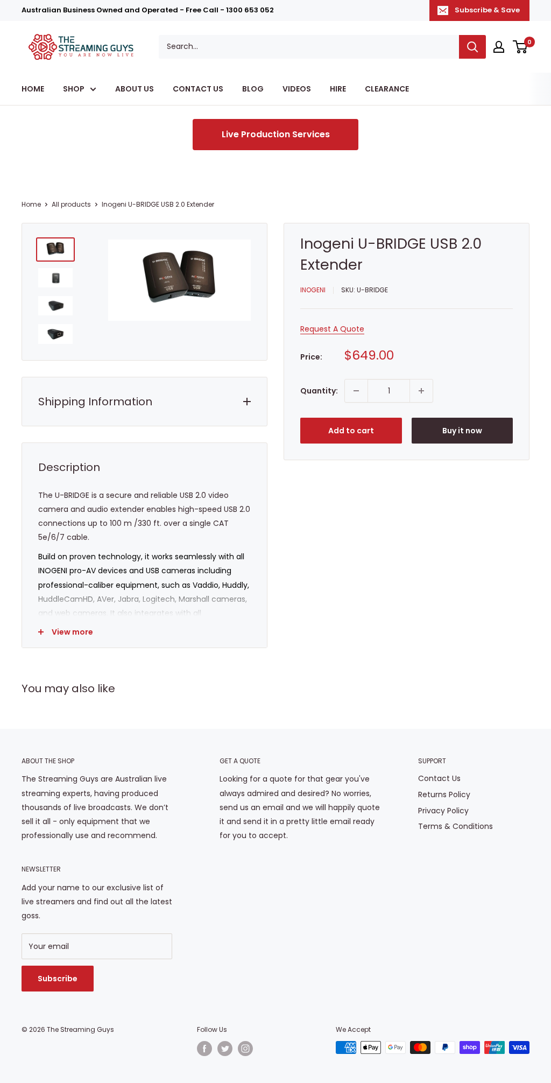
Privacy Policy (443, 810)
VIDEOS (296, 88)
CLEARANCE (387, 88)
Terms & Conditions (455, 826)
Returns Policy (444, 794)
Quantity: (319, 390)
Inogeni (313, 289)
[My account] (498, 47)
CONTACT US (198, 88)
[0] (520, 46)
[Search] (472, 47)
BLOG (253, 88)
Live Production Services (276, 134)
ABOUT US (134, 88)
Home (31, 204)
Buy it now (462, 430)
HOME (33, 88)
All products (71, 204)
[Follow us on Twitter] (224, 1048)
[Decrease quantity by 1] (356, 390)
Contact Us (439, 778)
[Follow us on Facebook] (204, 1048)
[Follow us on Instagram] (245, 1048)
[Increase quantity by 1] (421, 390)
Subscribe (57, 978)
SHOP (73, 88)
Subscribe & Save (487, 10)
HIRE (338, 88)
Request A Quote (332, 329)
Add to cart (351, 430)
